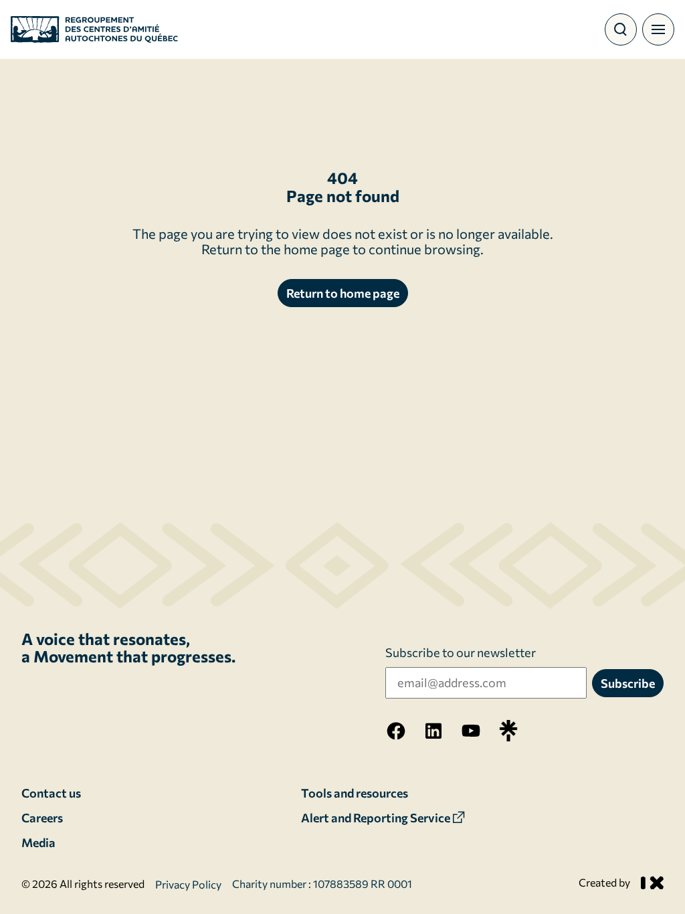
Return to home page (342, 293)
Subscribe (628, 683)
